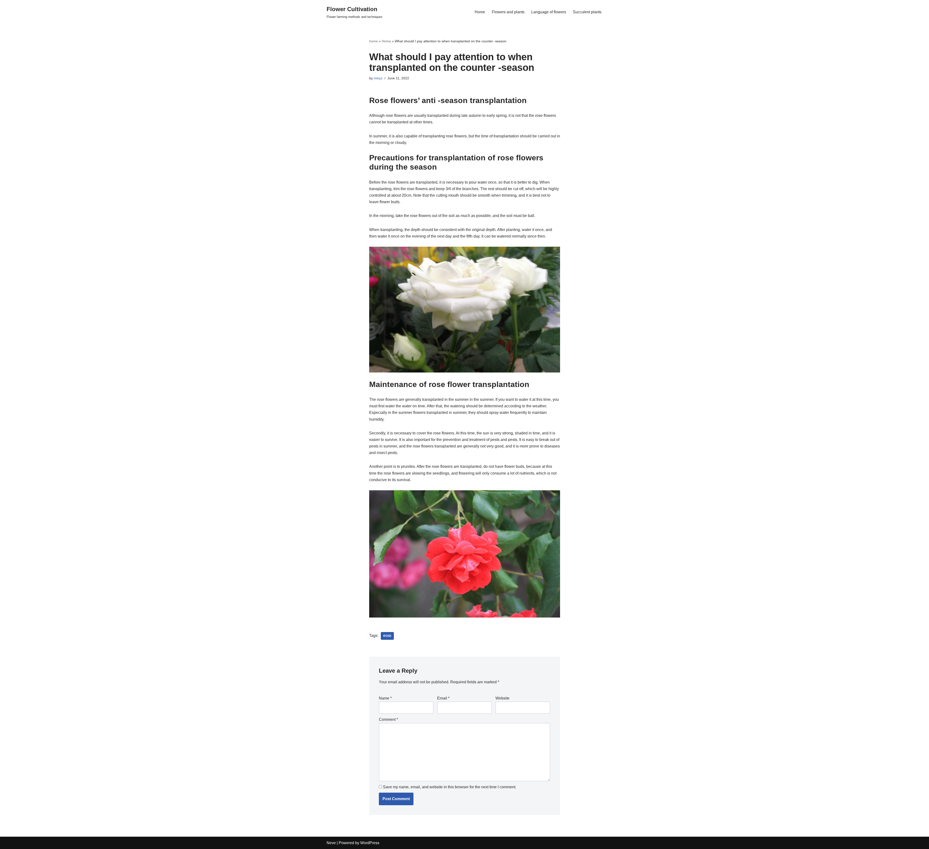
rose (387, 636)
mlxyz (378, 78)
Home (480, 12)
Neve (331, 843)
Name (385, 698)
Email (443, 698)
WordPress (369, 843)
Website (502, 698)
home (373, 41)
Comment (388, 719)
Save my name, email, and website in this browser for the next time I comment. (449, 787)
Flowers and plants (508, 12)
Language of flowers (548, 12)
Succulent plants (587, 12)
